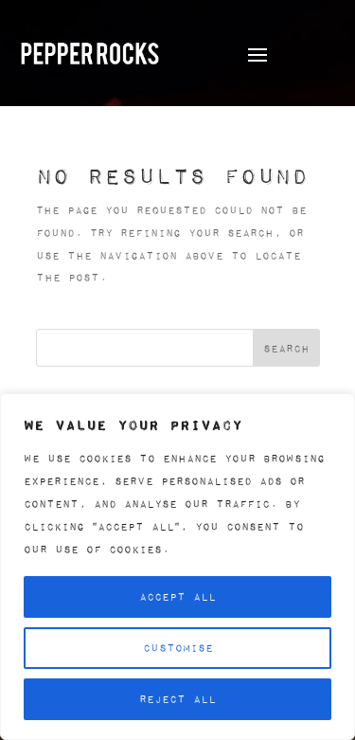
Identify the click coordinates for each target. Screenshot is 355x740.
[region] (177, 566)
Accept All (177, 596)
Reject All (177, 699)
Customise (178, 647)
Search (286, 348)
